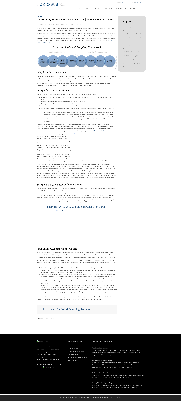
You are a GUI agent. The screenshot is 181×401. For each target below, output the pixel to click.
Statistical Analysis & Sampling (77, 357)
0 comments (42, 24)
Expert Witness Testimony (131, 38)
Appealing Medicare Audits (131, 34)
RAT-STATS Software (130, 52)
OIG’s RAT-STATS (98, 131)
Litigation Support (73, 348)
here (43, 202)
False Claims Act (128, 42)
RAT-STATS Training (74, 24)
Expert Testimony (73, 360)
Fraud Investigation (74, 354)
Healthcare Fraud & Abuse (76, 351)
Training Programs (74, 363)
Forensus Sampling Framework (58, 24)
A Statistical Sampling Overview (133, 28)
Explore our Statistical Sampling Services (66, 309)
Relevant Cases (128, 60)
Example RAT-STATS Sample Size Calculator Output (76, 206)
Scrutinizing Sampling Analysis (132, 64)
